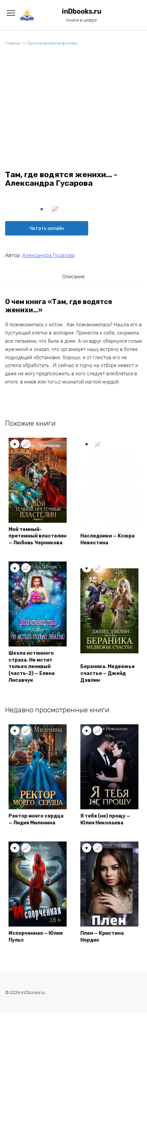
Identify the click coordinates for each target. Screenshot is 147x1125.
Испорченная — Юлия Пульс (36, 936)
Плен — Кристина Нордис (102, 936)
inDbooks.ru (82, 11)
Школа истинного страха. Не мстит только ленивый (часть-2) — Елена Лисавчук (32, 666)
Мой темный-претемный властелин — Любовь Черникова (37, 536)
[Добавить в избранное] (42, 209)
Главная (12, 43)
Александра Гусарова (48, 255)
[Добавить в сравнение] (55, 209)
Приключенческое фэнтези (52, 43)
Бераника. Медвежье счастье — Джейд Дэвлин (107, 673)
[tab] (73, 276)
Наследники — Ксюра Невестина (107, 539)
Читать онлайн (46, 228)
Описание (73, 277)
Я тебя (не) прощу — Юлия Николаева (105, 819)
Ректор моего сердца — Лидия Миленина (36, 819)
